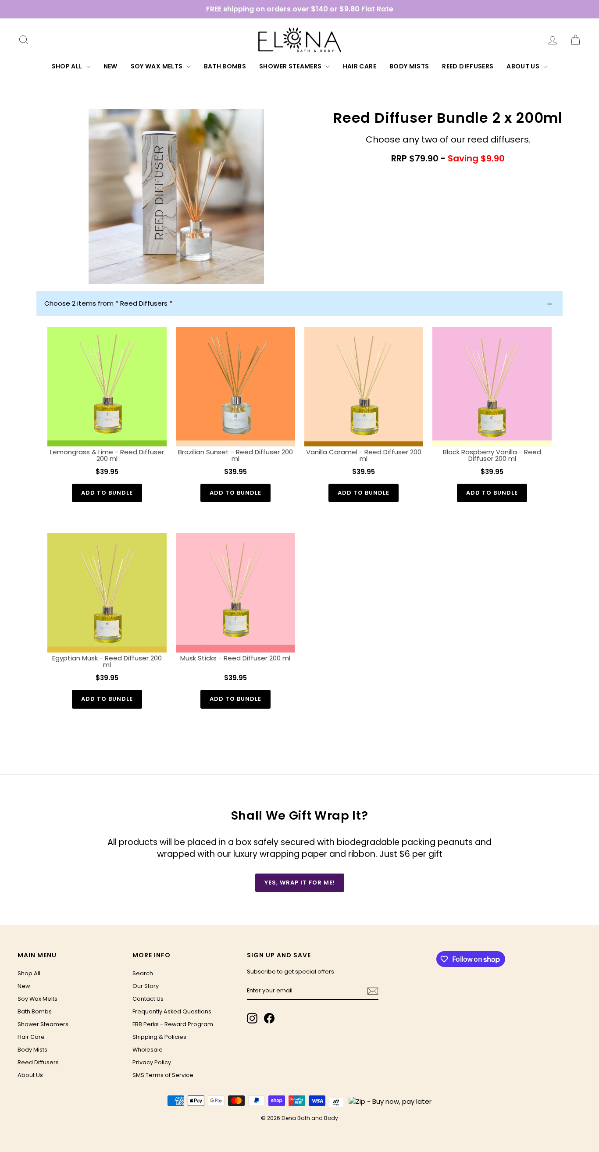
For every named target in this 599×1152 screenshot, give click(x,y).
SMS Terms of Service (162, 1075)
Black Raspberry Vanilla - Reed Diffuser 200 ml (492, 455)
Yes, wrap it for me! (299, 882)
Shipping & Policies (159, 1037)
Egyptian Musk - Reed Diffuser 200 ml (107, 661)
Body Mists (409, 66)
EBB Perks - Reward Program (172, 1024)
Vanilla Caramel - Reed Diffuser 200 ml (363, 455)
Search (142, 973)
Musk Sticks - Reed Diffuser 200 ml (235, 658)
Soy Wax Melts (157, 66)
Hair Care (359, 66)
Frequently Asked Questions (171, 1011)
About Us (523, 66)
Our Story (145, 986)
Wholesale (147, 1049)
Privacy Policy (151, 1062)
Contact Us (148, 998)
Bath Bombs (225, 66)
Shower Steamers (291, 66)
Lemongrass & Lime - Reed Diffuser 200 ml (107, 455)
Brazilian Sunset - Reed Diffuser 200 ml (235, 455)
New (110, 66)
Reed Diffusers (467, 66)
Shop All (68, 66)
